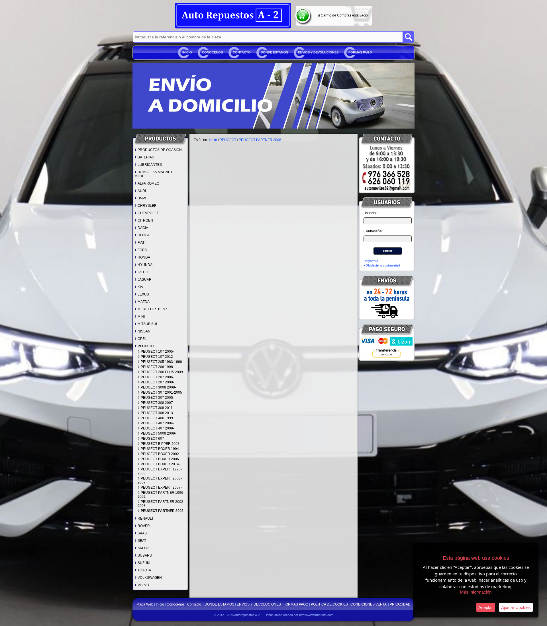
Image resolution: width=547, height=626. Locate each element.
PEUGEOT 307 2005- (157, 398)
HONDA (144, 257)
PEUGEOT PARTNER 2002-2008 (161, 504)
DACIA (143, 228)
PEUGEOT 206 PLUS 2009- (162, 372)
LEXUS (143, 294)
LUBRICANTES (150, 165)
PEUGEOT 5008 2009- (158, 433)
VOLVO (143, 585)
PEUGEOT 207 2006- (157, 377)
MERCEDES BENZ (152, 309)
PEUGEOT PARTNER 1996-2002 (161, 495)
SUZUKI (144, 563)
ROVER (144, 526)
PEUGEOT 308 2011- (157, 408)
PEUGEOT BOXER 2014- (160, 464)
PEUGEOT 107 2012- (157, 357)
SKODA (144, 548)
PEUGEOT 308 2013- (157, 413)
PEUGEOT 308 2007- (157, 403)
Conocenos (212, 52)
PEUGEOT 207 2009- (157, 382)
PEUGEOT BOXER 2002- (160, 454)
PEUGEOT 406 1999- (157, 418)
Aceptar (485, 607)
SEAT (142, 541)
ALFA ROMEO (148, 183)
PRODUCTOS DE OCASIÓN (160, 150)
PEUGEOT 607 (152, 439)
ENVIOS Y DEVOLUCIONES (318, 52)
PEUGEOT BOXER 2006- (160, 459)
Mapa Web (145, 604)
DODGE (144, 235)
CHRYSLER (147, 206)
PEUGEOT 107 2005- (157, 352)
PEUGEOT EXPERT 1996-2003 (160, 471)
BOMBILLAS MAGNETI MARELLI (153, 174)
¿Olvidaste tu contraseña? (382, 265)
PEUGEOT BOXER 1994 (160, 449)
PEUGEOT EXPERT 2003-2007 (160, 480)
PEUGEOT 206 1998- (157, 367)
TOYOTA (144, 570)
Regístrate (371, 261)
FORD (142, 250)
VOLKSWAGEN (150, 578)
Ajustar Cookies (516, 607)
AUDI (142, 191)
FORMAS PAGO (360, 52)
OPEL (142, 339)
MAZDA (144, 302)
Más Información (475, 592)
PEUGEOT (146, 346)
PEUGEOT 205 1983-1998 (161, 362)
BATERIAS (146, 157)
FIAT (141, 243)
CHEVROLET (148, 213)
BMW (142, 198)
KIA (140, 287)
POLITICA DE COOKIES (329, 604)
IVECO (143, 272)
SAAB (142, 533)
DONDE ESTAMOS (274, 52)
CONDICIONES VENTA (368, 604)
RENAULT (146, 518)
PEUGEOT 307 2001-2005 (161, 392)
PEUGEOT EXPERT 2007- (161, 487)
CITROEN (145, 220)
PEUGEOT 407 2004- (157, 423)
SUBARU (145, 555)
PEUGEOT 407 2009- (157, 428)
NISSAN (144, 331)
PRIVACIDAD (400, 604)
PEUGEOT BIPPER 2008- (161, 444)
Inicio (187, 52)
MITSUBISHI (147, 324)
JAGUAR (145, 280)
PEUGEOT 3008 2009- (158, 387)
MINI (141, 317)
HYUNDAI (145, 265)
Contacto (242, 52)
